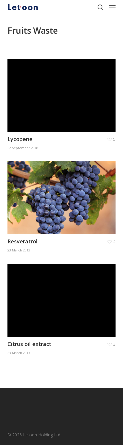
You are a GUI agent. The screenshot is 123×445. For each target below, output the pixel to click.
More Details (63, 91)
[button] (112, 7)
